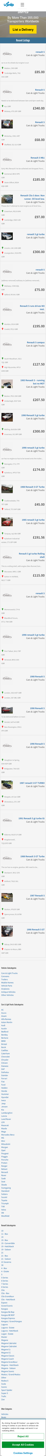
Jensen (4, 1106)
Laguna (4, 1324)
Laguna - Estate (7, 1327)
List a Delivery (23, 29)
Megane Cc (5, 1349)
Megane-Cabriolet (9, 1346)
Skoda (4, 1184)
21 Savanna (6, 1262)
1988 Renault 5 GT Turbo (32, 487)
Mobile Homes (7, 982)
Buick (3, 1047)
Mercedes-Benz (7, 1134)
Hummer (5, 1094)
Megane (4, 1340)
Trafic (3, 1396)
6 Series (4, 1281)
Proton (4, 1163)
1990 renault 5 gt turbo (33, 447)
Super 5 (4, 1393)
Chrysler (4, 1060)
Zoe (3, 1399)
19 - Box (4, 1240)
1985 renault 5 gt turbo (33, 520)
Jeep (3, 1103)
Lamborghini (6, 1113)
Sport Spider (6, 1390)
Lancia (4, 1116)
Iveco (3, 1100)
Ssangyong (6, 1188)
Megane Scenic (7, 1371)
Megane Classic (7, 1355)
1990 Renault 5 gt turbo (33, 415)
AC (2, 1010)
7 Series (4, 1284)
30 (2, 1265)
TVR (3, 1206)
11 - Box (4, 1234)
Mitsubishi (5, 1144)
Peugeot (4, 1153)
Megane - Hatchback (10, 1365)
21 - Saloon (6, 1259)
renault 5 (40, 52)
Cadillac (4, 1050)
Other (3, 1377)
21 (2, 1252)
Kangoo (4, 1309)
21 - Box (4, 1256)
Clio (3, 1290)
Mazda (4, 1128)
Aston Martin (6, 1022)
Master (4, 1337)
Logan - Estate (7, 1334)
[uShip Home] (9, 4)
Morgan (4, 1147)
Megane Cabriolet (8, 1343)
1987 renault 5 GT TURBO (32, 783)
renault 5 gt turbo (36, 234)
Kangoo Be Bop (7, 1312)
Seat (3, 1181)
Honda (4, 1091)
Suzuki (4, 1197)
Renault (4, 1172)
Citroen (4, 1063)
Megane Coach (7, 1359)
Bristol (4, 1044)
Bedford (4, 1031)
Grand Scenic (7, 1306)
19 (2, 1237)
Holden (4, 1088)
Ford (3, 1085)
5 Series (4, 1277)
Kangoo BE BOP (8, 1315)
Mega (3, 1131)
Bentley (4, 1035)
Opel (3, 1150)
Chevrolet (5, 1056)
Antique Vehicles (8, 992)
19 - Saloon (6, 1249)
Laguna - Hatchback (9, 1330)
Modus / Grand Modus (10, 1374)
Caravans (5, 976)
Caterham (5, 1053)
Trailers (4, 979)
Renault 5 (40, 90)
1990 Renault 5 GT (36, 929)
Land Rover (6, 1119)
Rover (3, 1175)
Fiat (2, 1081)
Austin (4, 1028)
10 (2, 1231)
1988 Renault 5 (37, 676)
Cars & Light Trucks (9, 973)
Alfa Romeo (6, 1019)
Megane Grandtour (9, 1362)
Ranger (4, 1166)
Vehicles (4, 1414)
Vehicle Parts (6, 985)
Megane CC (6, 1352)
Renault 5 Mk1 (38, 157)
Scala (3, 1384)
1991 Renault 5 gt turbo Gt (32, 818)
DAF (3, 1069)
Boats (3, 1417)
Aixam (4, 1016)
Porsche (4, 1159)
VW (2, 1213)
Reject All (23, 1436)
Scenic (4, 1387)
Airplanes (5, 989)
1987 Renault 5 (37, 895)
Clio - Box (5, 1293)
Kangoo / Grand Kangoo (11, 1321)
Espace (4, 1302)
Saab (3, 1178)
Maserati (5, 1125)
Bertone (4, 1038)
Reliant (4, 1169)
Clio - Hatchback (8, 1299)
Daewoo (4, 1066)
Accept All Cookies (23, 1444)
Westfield (5, 1216)
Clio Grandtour (7, 1296)
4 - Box (4, 1268)
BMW (3, 1041)
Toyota (4, 1200)
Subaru (4, 1194)
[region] (23, 1437)
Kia (2, 1109)
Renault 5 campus (36, 342)
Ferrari (4, 1078)
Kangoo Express (8, 1318)
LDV (3, 1122)
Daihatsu (5, 1072)
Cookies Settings (23, 1453)
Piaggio (4, 1156)
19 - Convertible (8, 1243)
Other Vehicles (7, 995)
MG (2, 1138)
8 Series (4, 1287)
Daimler (4, 1075)
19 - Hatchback (7, 1246)
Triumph (5, 1203)
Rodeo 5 (4, 1380)
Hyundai (4, 1097)
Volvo (3, 1209)
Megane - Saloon (8, 1368)
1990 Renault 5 (37, 708)
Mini (3, 1141)
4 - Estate (5, 1271)
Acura (3, 1013)
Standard (5, 1191)
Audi (3, 1025)
